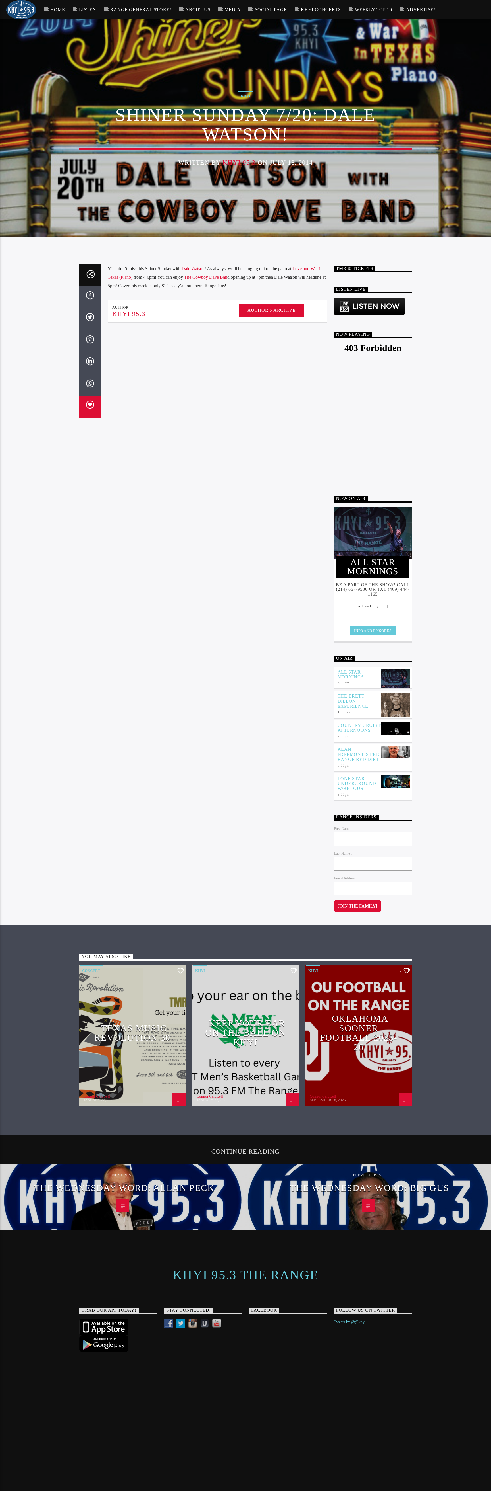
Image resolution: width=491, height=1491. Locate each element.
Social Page (271, 9)
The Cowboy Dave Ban (205, 277)
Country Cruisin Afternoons (360, 728)
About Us (197, 9)
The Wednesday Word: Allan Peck (124, 1188)
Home (57, 9)
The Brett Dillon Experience (353, 701)
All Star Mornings (351, 675)
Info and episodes (372, 631)
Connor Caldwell (97, 1096)
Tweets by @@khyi (350, 1322)
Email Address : (346, 878)
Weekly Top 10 (373, 9)
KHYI (245, 96)
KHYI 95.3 (239, 162)
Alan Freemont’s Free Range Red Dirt (360, 754)
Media (232, 9)
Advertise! (420, 9)
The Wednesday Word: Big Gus (369, 1188)
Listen (87, 9)
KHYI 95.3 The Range (245, 1275)
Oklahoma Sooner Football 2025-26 (358, 1032)
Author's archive (271, 310)
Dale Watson (193, 268)
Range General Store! (140, 9)
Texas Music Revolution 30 (132, 1033)
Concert (91, 971)
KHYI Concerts (321, 9)
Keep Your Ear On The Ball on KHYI (245, 1032)
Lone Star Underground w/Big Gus (357, 783)
